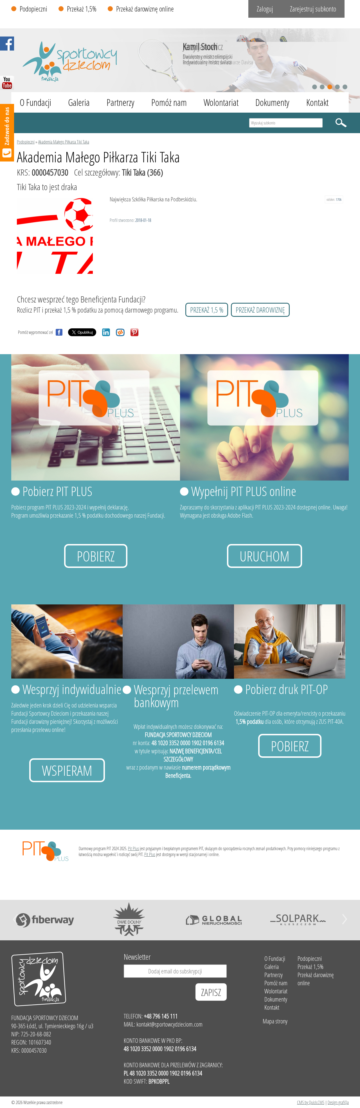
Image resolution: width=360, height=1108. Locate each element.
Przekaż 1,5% (81, 8)
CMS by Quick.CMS (310, 1102)
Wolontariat (221, 102)
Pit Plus (133, 848)
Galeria (79, 102)
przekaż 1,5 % (206, 310)
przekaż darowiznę (260, 310)
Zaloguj (265, 8)
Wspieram (67, 770)
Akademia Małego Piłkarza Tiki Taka (63, 142)
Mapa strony (275, 1021)
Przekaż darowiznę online (145, 8)
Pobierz (96, 556)
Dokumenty (272, 102)
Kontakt (317, 102)
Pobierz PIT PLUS (57, 491)
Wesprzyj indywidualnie (72, 689)
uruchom (264, 556)
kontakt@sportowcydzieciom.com (169, 1024)
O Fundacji (35, 102)
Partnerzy (120, 102)
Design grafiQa (338, 1102)
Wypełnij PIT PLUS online (243, 491)
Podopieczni (33, 8)
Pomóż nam (169, 102)
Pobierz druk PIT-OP (286, 689)
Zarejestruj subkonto (313, 8)
